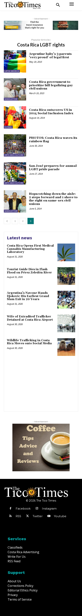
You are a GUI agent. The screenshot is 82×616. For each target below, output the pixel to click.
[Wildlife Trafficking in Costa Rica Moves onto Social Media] (66, 347)
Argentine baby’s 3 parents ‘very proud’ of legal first (50, 55)
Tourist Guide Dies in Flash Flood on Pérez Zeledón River (29, 271)
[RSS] (10, 516)
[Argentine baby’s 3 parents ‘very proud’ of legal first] (15, 61)
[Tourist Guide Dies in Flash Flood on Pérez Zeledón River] (66, 276)
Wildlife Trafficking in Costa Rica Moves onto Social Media (29, 342)
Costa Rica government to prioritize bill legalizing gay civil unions (51, 85)
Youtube (60, 516)
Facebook (23, 508)
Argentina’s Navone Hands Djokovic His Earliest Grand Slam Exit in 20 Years (28, 296)
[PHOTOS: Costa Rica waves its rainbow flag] (15, 145)
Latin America (12, 71)
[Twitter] (27, 516)
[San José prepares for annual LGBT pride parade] (15, 173)
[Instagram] (37, 508)
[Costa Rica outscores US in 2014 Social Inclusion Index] (15, 117)
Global (8, 127)
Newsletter (11, 99)
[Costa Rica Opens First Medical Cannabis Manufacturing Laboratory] (66, 252)
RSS (18, 516)
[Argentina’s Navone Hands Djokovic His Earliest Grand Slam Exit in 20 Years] (66, 299)
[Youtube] (49, 516)
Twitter (38, 516)
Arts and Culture (14, 155)
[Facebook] (10, 508)
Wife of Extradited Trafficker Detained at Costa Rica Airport (30, 318)
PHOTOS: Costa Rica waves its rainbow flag (53, 139)
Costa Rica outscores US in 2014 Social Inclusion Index (51, 111)
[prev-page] (7, 221)
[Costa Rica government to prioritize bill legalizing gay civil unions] (15, 89)
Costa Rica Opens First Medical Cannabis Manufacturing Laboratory (30, 249)
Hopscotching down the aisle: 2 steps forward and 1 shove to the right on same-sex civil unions (53, 199)
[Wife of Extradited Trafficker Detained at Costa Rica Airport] (66, 323)
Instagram (49, 508)
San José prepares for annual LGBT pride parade (53, 167)
